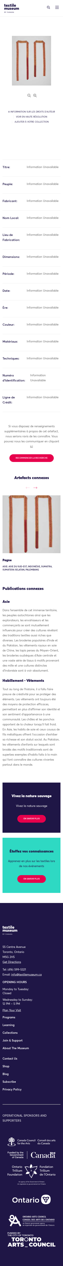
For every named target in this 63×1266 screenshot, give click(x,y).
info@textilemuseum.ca (26, 974)
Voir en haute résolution (31, 117)
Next (35, 488)
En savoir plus (32, 819)
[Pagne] (31, 524)
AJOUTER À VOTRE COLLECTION (32, 122)
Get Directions (12, 962)
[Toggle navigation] (48, 7)
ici (31, 446)
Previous (28, 488)
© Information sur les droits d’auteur (31, 112)
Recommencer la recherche (32, 458)
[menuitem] (31, 1019)
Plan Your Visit (12, 1010)
